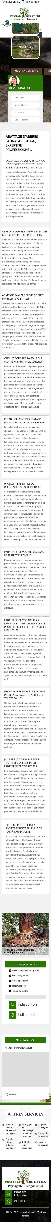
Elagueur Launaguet (43, 1126)
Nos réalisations (26, 71)
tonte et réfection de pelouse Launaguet (11, 1129)
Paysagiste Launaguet (43, 1134)
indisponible (12, 1)
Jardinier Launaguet (43, 1143)
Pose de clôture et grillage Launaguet (10, 1143)
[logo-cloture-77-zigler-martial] (25, 1178)
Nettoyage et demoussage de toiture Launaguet (27, 1131)
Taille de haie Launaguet (27, 1145)
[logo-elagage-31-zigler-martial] (25, 13)
